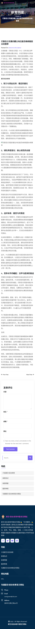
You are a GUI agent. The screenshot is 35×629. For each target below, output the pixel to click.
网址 (4, 431)
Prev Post (5, 375)
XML (2, 579)
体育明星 (5, 483)
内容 (4, 392)
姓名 (5, 412)
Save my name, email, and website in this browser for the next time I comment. (18, 442)
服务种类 (5, 488)
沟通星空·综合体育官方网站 (12, 494)
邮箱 (5, 421)
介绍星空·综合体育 (9, 473)
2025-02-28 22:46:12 (14, 48)
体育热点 (5, 478)
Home (17, 16)
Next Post (29, 375)
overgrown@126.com (10, 596)
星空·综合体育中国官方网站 (17, 624)
